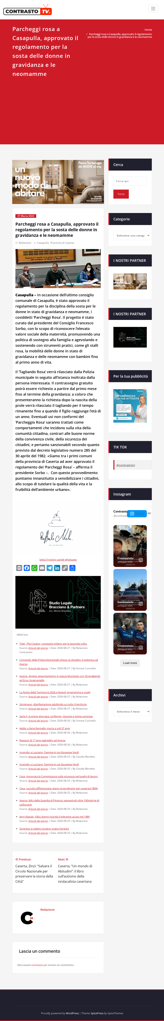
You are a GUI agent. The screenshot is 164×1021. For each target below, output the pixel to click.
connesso (37, 965)
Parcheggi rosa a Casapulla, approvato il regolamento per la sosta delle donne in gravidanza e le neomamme (120, 35)
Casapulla (43, 242)
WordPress (72, 1013)
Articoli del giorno (38, 647)
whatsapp (71, 559)
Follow (140, 513)
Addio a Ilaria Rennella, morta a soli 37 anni (44, 728)
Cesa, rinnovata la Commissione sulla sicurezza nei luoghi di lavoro (58, 776)
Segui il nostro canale (52, 559)
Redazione (25, 242)
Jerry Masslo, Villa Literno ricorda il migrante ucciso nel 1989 (54, 816)
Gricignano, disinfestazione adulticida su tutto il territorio (53, 704)
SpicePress (97, 1013)
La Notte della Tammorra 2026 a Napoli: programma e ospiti (54, 692)
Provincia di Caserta (62, 242)
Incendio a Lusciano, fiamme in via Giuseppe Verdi (49, 752)
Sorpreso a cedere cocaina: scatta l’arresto (44, 828)
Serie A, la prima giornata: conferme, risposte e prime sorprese (56, 716)
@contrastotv (125, 465)
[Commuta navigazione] (153, 8)
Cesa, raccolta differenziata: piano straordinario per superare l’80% (58, 788)
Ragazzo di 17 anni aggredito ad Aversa (42, 740)
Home (148, 29)
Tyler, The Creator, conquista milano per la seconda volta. (53, 643)
